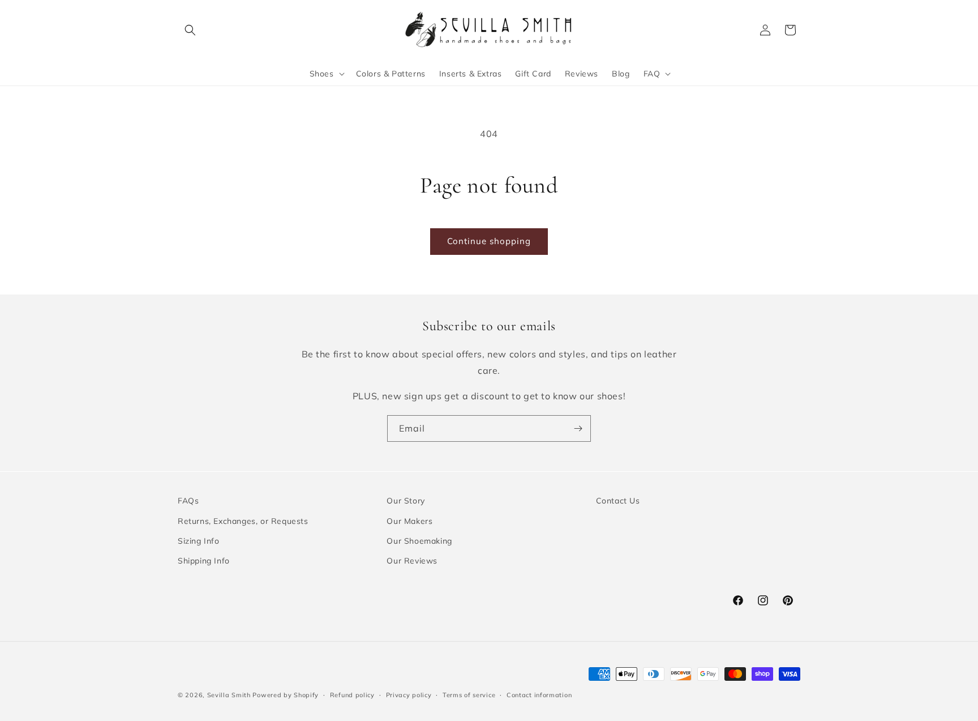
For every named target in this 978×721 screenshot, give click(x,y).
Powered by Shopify (285, 695)
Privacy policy (409, 694)
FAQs (188, 501)
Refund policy (352, 694)
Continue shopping (489, 241)
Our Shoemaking (419, 540)
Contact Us (618, 501)
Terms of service (469, 694)
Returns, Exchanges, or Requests (243, 520)
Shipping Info (204, 560)
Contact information (539, 694)
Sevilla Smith (229, 695)
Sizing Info (199, 540)
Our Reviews (412, 560)
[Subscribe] (577, 428)
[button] (326, 74)
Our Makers (409, 520)
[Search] (190, 30)
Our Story (405, 501)
